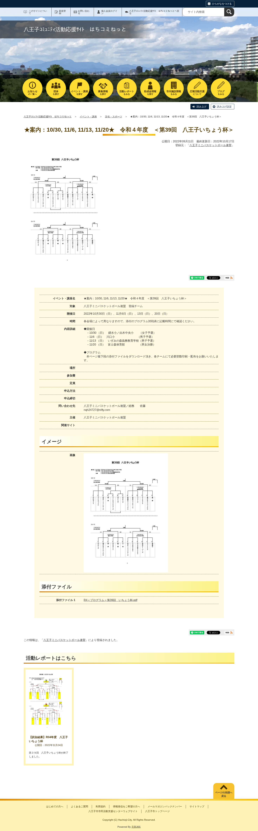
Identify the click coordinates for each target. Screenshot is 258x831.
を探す (56, 92)
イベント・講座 (88, 116)
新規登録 (62, 12)
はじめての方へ (54, 806)
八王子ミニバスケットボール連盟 (210, 145)
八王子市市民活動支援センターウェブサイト (113, 811)
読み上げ (201, 106)
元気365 (136, 826)
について (197, 92)
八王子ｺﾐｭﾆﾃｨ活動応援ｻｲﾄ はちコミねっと (48, 116)
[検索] (229, 12)
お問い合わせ (83, 12)
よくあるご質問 (79, 806)
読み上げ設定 (224, 106)
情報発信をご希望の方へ (126, 806)
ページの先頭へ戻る (223, 794)
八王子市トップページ (157, 811)
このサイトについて (38, 12)
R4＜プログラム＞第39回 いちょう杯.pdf (110, 600)
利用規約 (100, 806)
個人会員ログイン (109, 12)
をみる (126, 92)
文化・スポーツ (113, 116)
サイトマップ (197, 806)
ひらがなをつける (222, 3)
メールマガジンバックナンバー (165, 806)
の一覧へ (32, 92)
